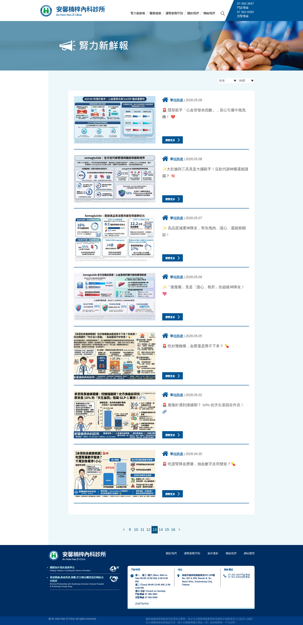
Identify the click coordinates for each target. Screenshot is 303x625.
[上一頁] (124, 529)
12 (148, 529)
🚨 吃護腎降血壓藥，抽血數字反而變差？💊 (198, 464)
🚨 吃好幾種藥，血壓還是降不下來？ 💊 (195, 346)
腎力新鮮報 (138, 13)
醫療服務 (155, 13)
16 (173, 529)
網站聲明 (249, 553)
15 (167, 529)
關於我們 (193, 13)
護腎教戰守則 (174, 13)
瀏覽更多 (170, 140)
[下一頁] (179, 529)
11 (142, 529)
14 (161, 529)
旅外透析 (213, 553)
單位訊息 (176, 100)
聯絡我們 (209, 13)
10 (136, 529)
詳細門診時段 (142, 603)
